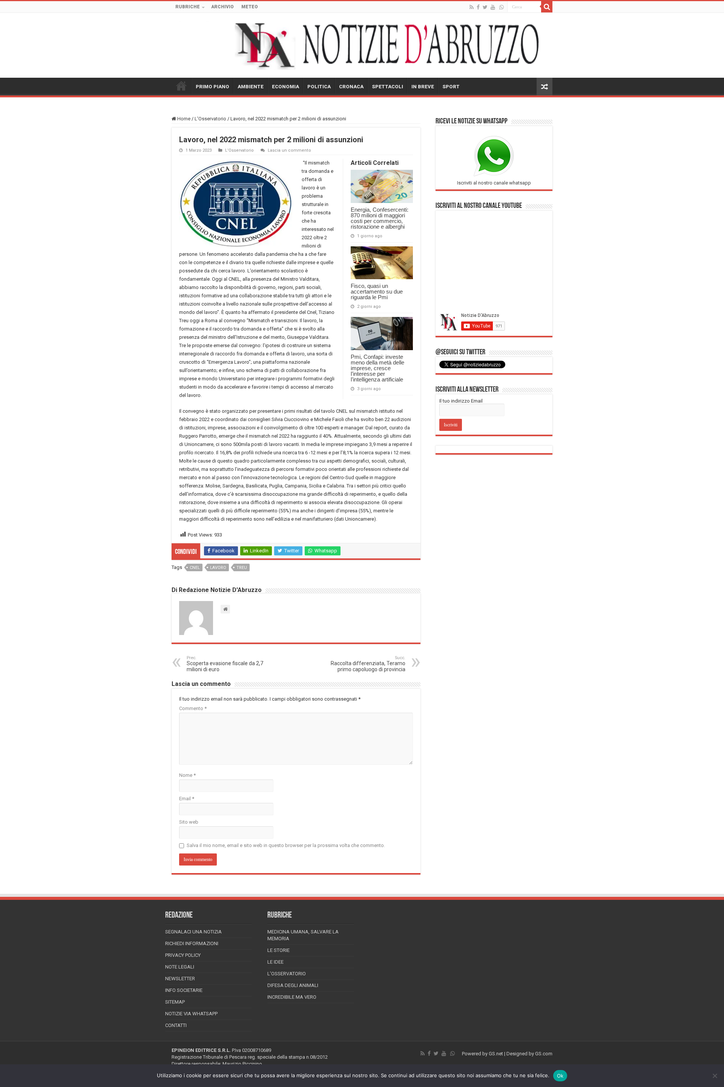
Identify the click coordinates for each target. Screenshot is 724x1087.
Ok (560, 1076)
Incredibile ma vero (291, 997)
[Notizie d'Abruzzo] (362, 45)
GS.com (543, 1053)
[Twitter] (485, 7)
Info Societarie (183, 990)
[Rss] (471, 7)
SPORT (451, 86)
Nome (187, 775)
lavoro (218, 567)
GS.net (496, 1053)
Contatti (176, 1025)
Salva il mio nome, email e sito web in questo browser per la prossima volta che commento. (286, 845)
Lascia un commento (289, 150)
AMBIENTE (251, 86)
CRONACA (351, 86)
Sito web (188, 822)
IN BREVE (422, 86)
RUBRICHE (187, 6)
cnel (195, 567)
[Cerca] (546, 6)
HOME (181, 86)
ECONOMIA (285, 86)
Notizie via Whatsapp (191, 1013)
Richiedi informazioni (191, 943)
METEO (249, 6)
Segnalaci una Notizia (193, 932)
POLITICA (319, 86)
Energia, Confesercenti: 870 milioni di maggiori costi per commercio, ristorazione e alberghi (379, 218)
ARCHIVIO (222, 6)
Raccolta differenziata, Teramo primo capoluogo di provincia (368, 663)
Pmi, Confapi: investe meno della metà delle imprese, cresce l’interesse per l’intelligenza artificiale (377, 368)
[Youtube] (493, 7)
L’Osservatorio (286, 973)
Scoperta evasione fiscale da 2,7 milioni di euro (225, 663)
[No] (714, 1075)
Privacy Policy (183, 955)
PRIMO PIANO (212, 86)
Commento (193, 708)
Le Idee (275, 962)
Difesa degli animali (292, 985)
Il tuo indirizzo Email (461, 401)
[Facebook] (478, 7)
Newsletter (180, 978)
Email (186, 798)
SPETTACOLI (387, 86)
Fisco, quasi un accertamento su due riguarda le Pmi (377, 291)
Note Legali (179, 967)
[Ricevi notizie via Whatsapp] (502, 7)
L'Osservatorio (210, 118)
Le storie (278, 950)
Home (183, 118)
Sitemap (175, 1002)
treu (241, 567)
